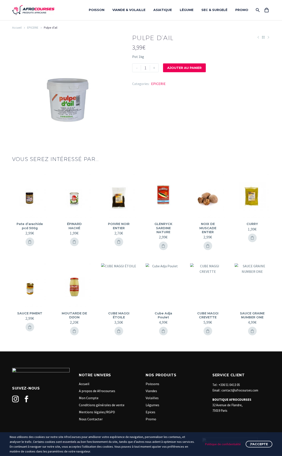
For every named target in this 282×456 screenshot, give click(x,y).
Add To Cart (30, 242)
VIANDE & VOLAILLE (128, 10)
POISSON (96, 10)
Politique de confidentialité (223, 444)
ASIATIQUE (162, 10)
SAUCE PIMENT (29, 313)
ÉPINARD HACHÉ (74, 226)
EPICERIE (32, 28)
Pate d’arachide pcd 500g (30, 226)
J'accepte (259, 444)
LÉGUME (186, 10)
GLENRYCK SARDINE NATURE (163, 228)
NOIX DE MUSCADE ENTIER (207, 228)
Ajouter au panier (184, 68)
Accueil (17, 28)
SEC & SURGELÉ (214, 10)
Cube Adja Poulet (163, 315)
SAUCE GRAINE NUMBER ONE (252, 315)
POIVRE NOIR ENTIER (119, 226)
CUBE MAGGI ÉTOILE (118, 315)
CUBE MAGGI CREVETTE (207, 315)
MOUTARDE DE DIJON (74, 315)
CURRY (252, 224)
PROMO (241, 10)
